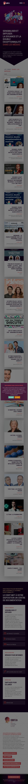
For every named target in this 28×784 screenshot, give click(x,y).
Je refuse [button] (17, 397)
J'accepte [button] (11, 397)
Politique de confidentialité (16, 394)
